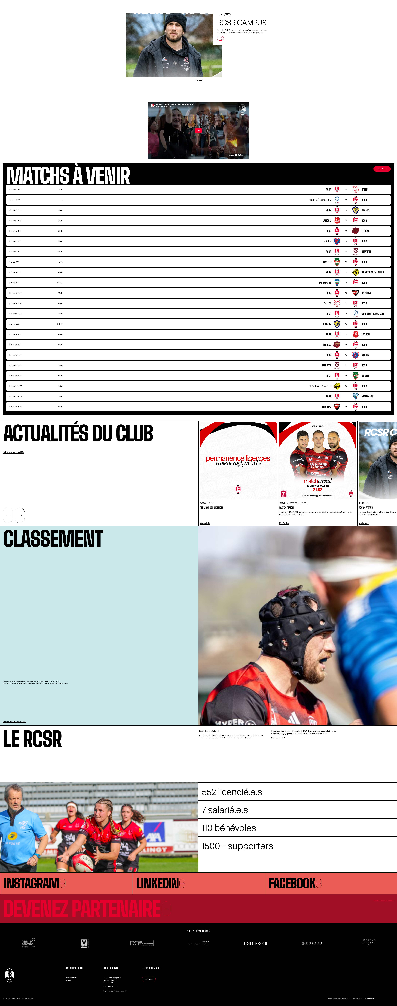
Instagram (31, 883)
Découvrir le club (278, 738)
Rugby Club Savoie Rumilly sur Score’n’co (14, 721)
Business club (71, 978)
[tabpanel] (198, 45)
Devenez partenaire (81, 908)
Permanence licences (236, 26)
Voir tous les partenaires (383, 900)
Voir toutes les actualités (13, 452)
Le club (68, 980)
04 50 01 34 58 (112, 987)
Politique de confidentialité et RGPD (338, 998)
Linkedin (157, 883)
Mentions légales (357, 998)
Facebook (291, 883)
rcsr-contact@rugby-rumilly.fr (115, 991)
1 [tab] (196, 80)
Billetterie (382, 169)
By (365, 998)
